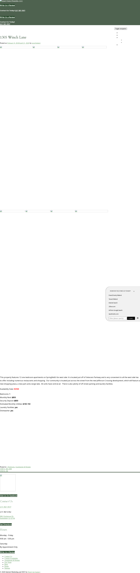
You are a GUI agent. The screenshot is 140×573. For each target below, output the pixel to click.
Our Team (123, 35)
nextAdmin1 (36, 43)
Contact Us (123, 45)
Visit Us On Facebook (8, 495)
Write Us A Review (7, 5)
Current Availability (131, 40)
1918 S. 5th (4, 471)
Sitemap (7, 568)
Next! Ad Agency (34, 572)
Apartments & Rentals (131, 42)
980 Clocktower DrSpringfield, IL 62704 (7, 517)
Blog (6, 564)
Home (121, 33)
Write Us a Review (7, 17)
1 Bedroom (11, 467)
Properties (122, 37)
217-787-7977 (20, 10)
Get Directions (6, 524)
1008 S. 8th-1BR (6, 469)
